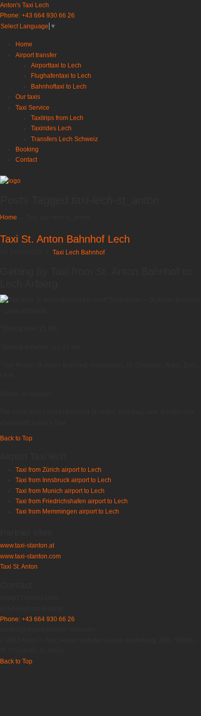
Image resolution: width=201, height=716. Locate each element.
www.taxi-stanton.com (30, 556)
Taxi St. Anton (19, 566)
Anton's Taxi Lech (24, 5)
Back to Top (16, 438)
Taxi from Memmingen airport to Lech (67, 511)
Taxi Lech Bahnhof (79, 252)
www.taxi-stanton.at (27, 545)
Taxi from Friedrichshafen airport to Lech (71, 501)
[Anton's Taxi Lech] (10, 180)
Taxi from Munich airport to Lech (60, 491)
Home (8, 217)
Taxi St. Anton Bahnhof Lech (65, 239)
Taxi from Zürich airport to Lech (58, 469)
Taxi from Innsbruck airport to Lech (63, 480)
